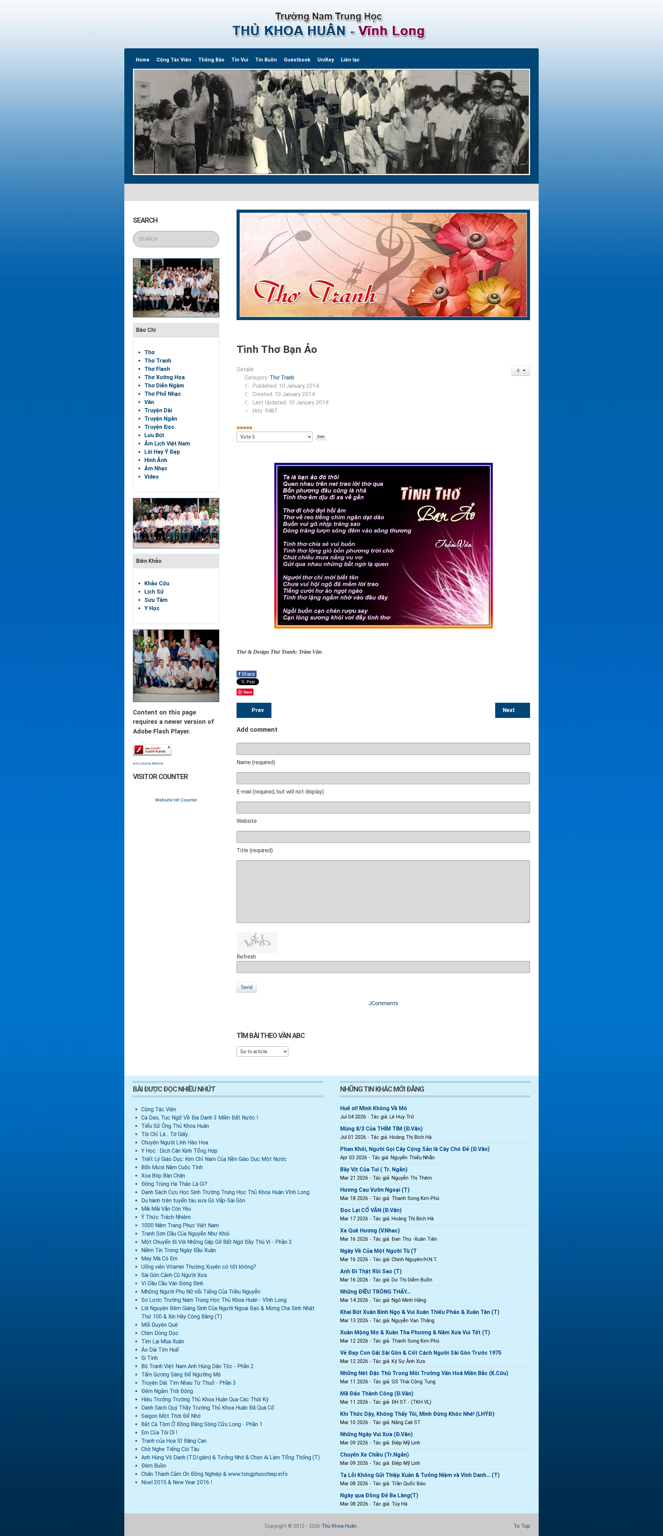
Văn (149, 402)
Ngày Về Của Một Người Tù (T (378, 1251)
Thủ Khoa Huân (339, 1526)
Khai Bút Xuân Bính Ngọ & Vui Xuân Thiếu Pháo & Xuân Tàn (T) (419, 1312)
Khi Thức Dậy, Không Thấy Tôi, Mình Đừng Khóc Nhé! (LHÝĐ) (417, 1414)
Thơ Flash (157, 369)
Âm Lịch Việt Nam (167, 443)
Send (246, 987)
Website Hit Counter (176, 800)
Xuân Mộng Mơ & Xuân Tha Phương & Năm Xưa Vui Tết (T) (415, 1332)
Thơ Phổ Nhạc (162, 394)
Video (151, 476)
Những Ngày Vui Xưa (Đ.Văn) (376, 1434)
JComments (383, 1003)
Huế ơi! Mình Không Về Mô (373, 1108)
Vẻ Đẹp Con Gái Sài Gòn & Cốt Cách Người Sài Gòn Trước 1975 (420, 1353)
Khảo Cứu (156, 583)
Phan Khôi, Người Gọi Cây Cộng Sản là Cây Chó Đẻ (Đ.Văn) (415, 1149)
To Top (521, 1526)
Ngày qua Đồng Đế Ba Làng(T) (379, 1495)
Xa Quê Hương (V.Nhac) (370, 1230)
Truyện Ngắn (160, 418)
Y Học (152, 608)
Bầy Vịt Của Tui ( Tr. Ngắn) (373, 1169)
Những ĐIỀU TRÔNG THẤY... (375, 1291)
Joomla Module (151, 763)
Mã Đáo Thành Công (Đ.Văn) (376, 1393)
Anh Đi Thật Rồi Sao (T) (371, 1271)
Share (246, 674)
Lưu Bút (154, 435)
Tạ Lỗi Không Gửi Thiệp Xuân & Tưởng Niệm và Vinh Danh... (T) (420, 1475)
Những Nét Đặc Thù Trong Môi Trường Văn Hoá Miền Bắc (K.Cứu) (424, 1373)
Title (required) (255, 850)
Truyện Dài (158, 410)
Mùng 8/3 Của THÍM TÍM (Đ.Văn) (381, 1128)
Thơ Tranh (157, 360)
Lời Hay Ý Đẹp (162, 452)
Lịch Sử (154, 591)
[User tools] (520, 370)
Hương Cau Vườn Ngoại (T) (375, 1190)
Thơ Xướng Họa (164, 377)
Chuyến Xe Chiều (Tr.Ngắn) (374, 1454)
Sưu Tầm (155, 600)
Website (247, 821)
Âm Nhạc (155, 468)
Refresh (246, 956)
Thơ (149, 352)
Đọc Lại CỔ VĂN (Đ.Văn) (371, 1210)
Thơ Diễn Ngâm (164, 385)
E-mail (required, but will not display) (280, 791)
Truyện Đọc (159, 427)
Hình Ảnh (155, 460)
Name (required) (256, 762)
